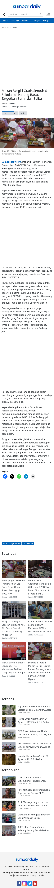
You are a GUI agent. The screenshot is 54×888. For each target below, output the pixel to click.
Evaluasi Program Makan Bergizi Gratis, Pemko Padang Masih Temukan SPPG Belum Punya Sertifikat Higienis (39, 671)
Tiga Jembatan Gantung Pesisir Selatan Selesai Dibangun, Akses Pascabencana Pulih (34, 708)
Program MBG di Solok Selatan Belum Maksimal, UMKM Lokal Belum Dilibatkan (40, 626)
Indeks (41, 875)
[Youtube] (35, 883)
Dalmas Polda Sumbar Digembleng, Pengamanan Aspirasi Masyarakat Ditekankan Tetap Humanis (35, 779)
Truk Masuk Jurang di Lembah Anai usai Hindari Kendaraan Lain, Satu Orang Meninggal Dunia (33, 804)
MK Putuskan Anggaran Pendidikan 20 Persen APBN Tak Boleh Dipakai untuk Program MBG (39, 587)
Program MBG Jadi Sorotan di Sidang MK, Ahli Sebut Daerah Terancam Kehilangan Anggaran (13, 628)
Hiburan (25, 20)
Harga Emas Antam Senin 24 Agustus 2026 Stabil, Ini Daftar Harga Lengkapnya (33, 720)
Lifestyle (36, 20)
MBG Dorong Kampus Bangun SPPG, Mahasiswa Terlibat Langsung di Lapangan (13, 667)
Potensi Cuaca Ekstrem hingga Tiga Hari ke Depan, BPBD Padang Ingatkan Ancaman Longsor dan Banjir (34, 791)
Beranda (5, 27)
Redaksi (11, 103)
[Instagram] (24, 883)
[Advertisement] (27, 57)
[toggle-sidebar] (48, 14)
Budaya (46, 20)
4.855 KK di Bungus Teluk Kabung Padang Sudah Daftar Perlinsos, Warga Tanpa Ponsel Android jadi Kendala (34, 829)
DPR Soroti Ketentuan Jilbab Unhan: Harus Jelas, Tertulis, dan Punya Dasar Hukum (35, 733)
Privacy (32, 875)
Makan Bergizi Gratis (11, 543)
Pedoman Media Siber (39, 872)
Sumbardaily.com (11, 161)
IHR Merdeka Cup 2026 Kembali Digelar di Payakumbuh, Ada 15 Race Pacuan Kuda (34, 745)
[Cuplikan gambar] (14, 569)
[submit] (40, 14)
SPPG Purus (28, 543)
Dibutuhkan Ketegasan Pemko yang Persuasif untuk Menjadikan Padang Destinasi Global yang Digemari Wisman (34, 816)
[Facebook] (19, 883)
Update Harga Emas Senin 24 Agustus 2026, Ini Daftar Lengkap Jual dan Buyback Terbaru (33, 757)
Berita (5, 20)
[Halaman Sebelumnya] (4, 14)
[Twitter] (29, 883)
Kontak (24, 872)
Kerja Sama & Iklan (19, 875)
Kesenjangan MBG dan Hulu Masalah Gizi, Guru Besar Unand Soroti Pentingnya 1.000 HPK (13, 587)
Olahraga (15, 20)
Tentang (7, 872)
